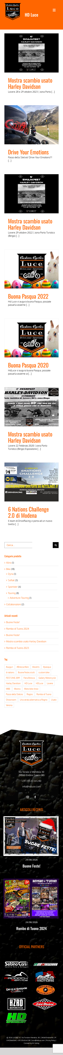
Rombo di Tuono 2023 (17, 647)
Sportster (13, 586)
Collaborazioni (13, 604)
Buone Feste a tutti (26, 672)
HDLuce (39, 683)
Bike (8, 569)
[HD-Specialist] (16, 1014)
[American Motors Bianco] (45, 972)
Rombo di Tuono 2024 (17, 628)
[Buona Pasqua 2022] (31, 269)
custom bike (44, 672)
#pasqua (47, 667)
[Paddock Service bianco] (16, 973)
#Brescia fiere (23, 667)
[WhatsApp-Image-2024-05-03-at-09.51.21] (45, 999)
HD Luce (28, 683)
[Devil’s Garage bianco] (16, 988)
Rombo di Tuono (43, 694)
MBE (8, 688)
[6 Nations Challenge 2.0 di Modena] (31, 482)
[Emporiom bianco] (45, 985)
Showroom (11, 699)
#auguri (9, 667)
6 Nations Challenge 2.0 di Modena (28, 512)
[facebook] (35, 797)
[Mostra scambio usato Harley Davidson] (31, 53)
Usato (53, 699)
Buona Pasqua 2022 (28, 296)
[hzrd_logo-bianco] (16, 999)
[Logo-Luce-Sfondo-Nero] (12, 4)
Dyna (10, 573)
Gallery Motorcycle (47, 677)
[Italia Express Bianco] (45, 963)
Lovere (50, 683)
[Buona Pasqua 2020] (31, 337)
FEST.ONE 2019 (13, 677)
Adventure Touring (19, 597)
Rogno (30, 694)
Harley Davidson (13, 683)
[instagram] (28, 797)
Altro (8, 562)
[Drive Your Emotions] (31, 124)
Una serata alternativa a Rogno (33, 699)
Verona (9, 705)
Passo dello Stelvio (14, 694)
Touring (12, 593)
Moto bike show (31, 688)
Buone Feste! (13, 622)
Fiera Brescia (29, 677)
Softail (11, 580)
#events (35, 667)
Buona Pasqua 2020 (28, 365)
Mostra (17, 688)
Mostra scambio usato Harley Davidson (30, 83)
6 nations (10, 672)
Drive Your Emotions (28, 152)
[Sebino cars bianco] (16, 961)
